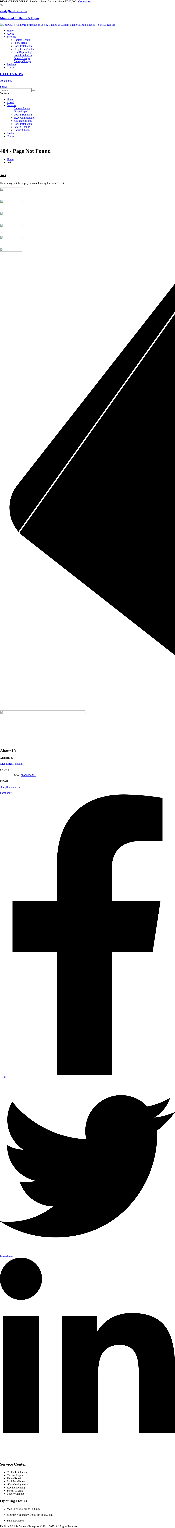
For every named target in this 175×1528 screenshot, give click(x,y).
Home (10, 30)
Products (11, 64)
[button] (3, 86)
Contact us (84, 1)
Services (11, 36)
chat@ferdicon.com (10, 787)
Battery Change (22, 61)
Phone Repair (21, 42)
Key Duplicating (23, 52)
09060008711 (28, 775)
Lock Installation (23, 45)
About (10, 33)
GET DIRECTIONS (11, 763)
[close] (1, 5)
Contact (11, 67)
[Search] (33, 90)
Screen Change (22, 58)
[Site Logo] (57, 24)
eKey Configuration (24, 49)
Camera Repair (22, 39)
